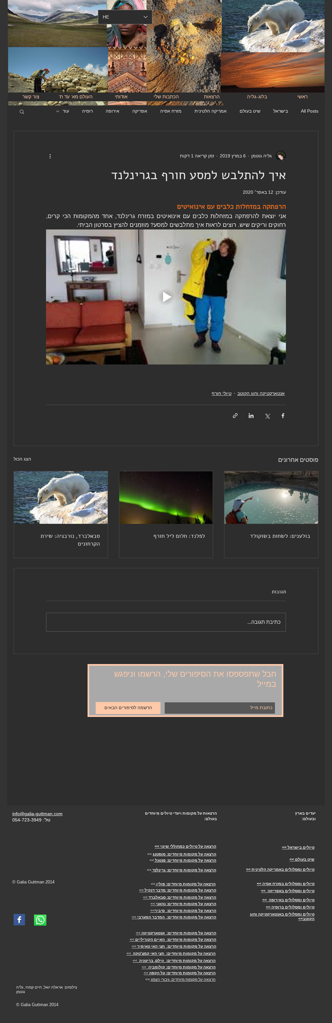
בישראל (280, 111)
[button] (22, 111)
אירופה (112, 111)
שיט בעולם (250, 111)
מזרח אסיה (171, 111)
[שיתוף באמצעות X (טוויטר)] (267, 416)
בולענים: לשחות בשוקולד (280, 536)
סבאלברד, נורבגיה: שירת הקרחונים (70, 540)
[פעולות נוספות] (50, 156)
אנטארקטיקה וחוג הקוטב (261, 393)
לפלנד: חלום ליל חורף (179, 536)
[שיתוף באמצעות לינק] (235, 416)
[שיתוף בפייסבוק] (283, 416)
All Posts (309, 111)
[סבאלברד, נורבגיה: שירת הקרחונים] (61, 497)
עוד (66, 111)
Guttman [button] (36, 882)
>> (177, 890)
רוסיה (87, 111)
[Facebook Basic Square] (19, 919)
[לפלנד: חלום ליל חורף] (166, 497)
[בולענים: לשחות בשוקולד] (271, 497)
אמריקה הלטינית (211, 111)
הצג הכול (22, 459)
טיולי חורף (221, 393)
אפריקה (139, 111)
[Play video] (166, 296)
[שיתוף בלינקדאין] (251, 416)
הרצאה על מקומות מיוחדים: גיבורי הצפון (183, 979)
